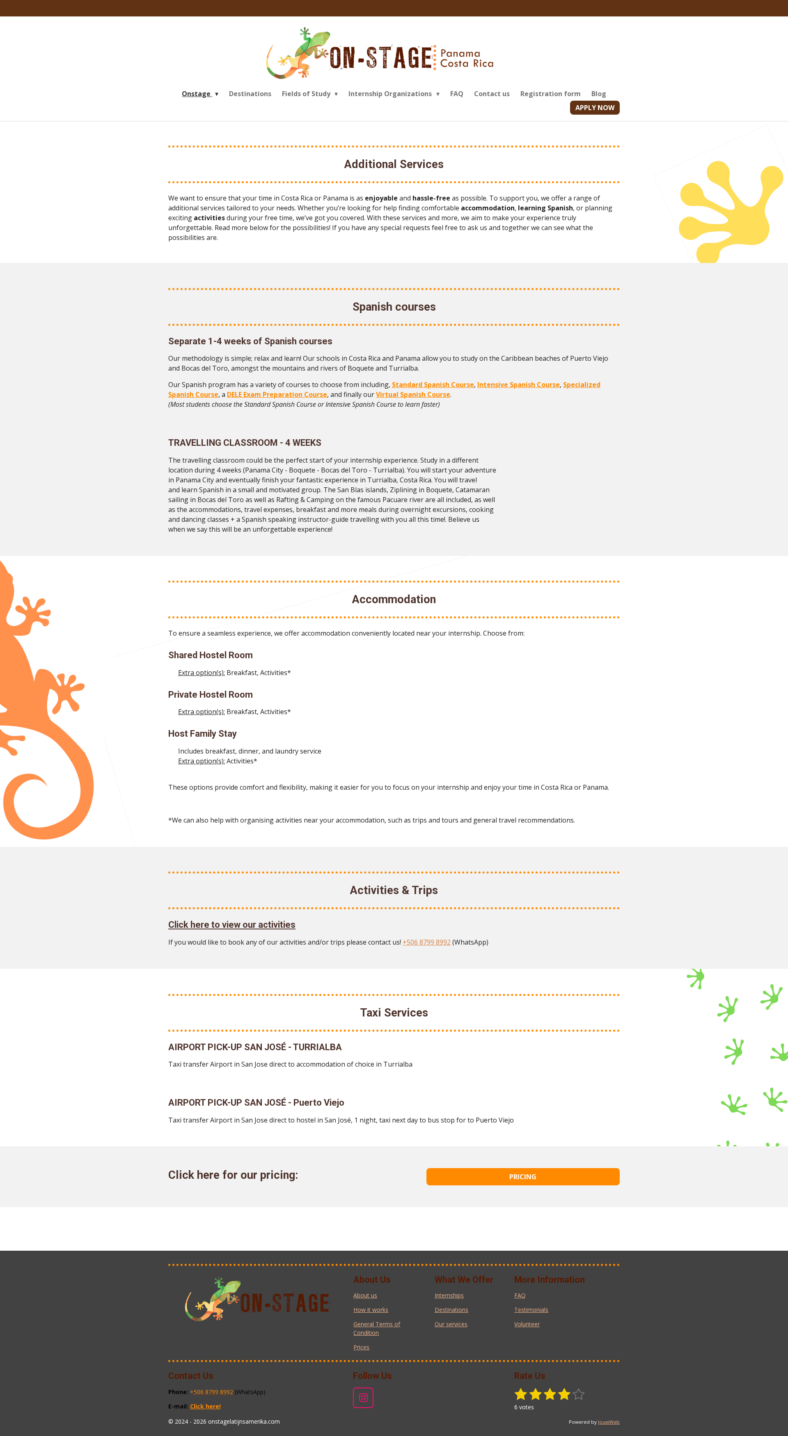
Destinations (451, 1310)
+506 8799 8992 (427, 942)
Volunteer (527, 1324)
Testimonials (531, 1310)
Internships (449, 1295)
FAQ (520, 1295)
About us (365, 1295)
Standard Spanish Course (433, 384)
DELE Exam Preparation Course (277, 394)
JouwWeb (609, 1422)
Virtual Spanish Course (413, 394)
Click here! (205, 1406)
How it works (370, 1310)
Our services (451, 1324)
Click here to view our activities (232, 925)
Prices (361, 1347)
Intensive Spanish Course (518, 384)
